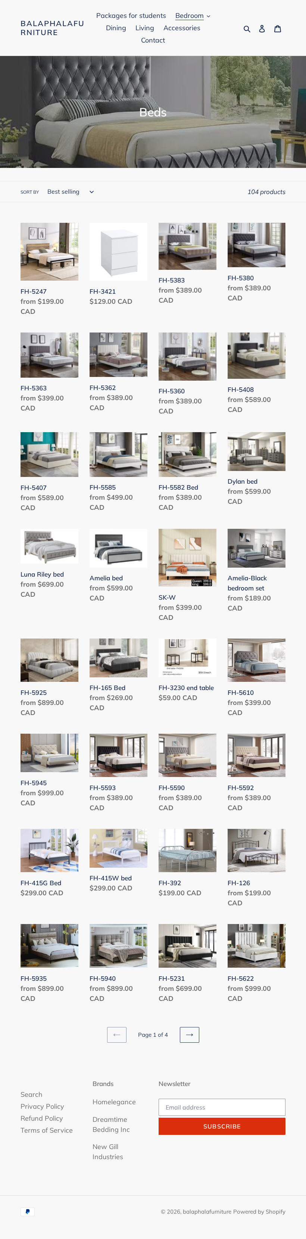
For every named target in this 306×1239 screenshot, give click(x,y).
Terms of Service (47, 1130)
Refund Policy (42, 1118)
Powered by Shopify (259, 1211)
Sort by (30, 192)
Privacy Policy (42, 1106)
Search (32, 1094)
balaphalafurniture (53, 28)
